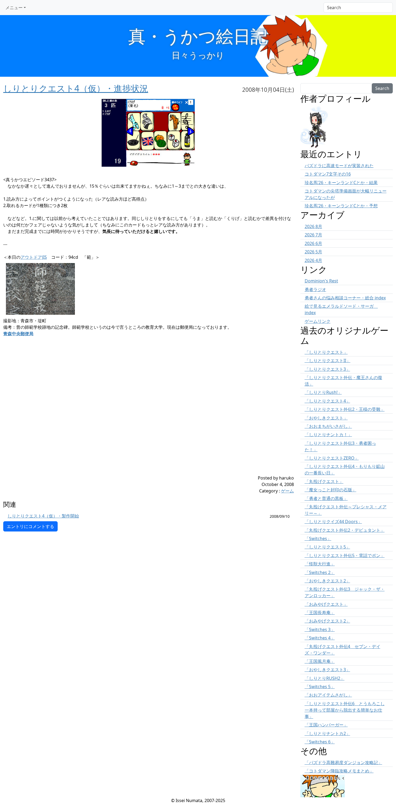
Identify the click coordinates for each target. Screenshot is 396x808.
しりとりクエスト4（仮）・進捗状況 (75, 88)
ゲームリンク (318, 321)
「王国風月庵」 (320, 661)
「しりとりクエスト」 (326, 352)
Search (382, 88)
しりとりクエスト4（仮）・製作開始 (43, 516)
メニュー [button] (14, 8)
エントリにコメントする (30, 526)
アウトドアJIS (33, 257)
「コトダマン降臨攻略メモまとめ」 (339, 771)
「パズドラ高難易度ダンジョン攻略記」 (343, 762)
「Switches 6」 (320, 742)
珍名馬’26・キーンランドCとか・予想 (341, 206)
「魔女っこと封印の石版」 (330, 490)
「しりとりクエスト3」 (327, 369)
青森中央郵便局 (18, 334)
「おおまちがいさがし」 (328, 426)
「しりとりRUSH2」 (325, 678)
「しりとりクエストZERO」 (332, 458)
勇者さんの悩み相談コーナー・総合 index (345, 298)
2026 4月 (313, 260)
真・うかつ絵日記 (198, 36)
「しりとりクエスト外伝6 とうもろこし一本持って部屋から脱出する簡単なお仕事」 (345, 710)
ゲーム (287, 491)
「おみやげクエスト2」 (327, 621)
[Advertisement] (124, 437)
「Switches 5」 (320, 687)
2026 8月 (313, 226)
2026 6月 (313, 243)
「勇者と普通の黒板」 (326, 498)
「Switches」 (318, 538)
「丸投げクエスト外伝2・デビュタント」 (345, 530)
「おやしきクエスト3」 (327, 670)
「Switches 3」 (320, 629)
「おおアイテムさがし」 (328, 695)
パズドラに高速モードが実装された (339, 166)
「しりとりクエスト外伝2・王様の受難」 (345, 409)
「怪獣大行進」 (320, 564)
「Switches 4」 (320, 638)
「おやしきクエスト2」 (327, 581)
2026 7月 (313, 235)
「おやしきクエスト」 (326, 418)
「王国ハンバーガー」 (326, 725)
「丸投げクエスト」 (324, 481)
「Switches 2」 (320, 572)
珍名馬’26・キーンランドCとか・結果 (341, 183)
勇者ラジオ (315, 289)
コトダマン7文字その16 (328, 174)
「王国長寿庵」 (320, 612)
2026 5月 (313, 252)
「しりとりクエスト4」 (327, 401)
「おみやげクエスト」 (326, 604)
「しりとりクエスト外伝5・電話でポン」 (345, 555)
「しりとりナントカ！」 (328, 435)
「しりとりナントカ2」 (327, 733)
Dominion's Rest (321, 281)
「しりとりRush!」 (323, 392)
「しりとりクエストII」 (327, 360)
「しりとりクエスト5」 (327, 547)
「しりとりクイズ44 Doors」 (333, 521)
